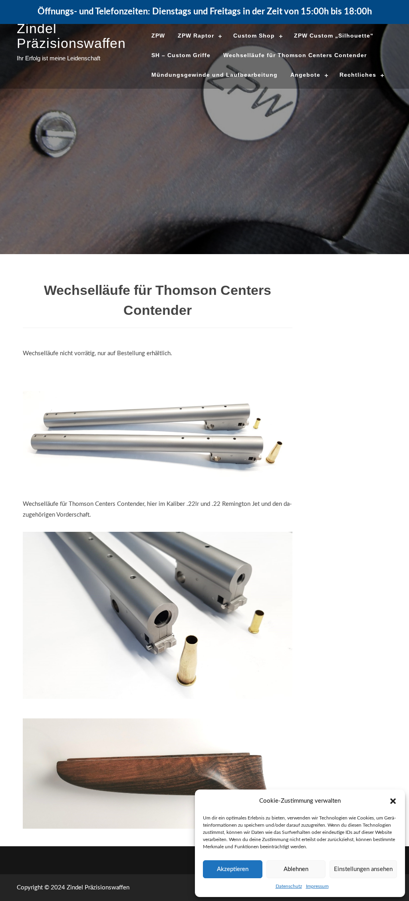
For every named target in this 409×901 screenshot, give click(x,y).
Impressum (317, 886)
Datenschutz (289, 886)
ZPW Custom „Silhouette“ (333, 35)
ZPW (158, 35)
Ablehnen (296, 869)
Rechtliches (358, 75)
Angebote (305, 75)
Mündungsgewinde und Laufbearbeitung (214, 75)
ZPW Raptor (196, 35)
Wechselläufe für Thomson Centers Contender (295, 55)
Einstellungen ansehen (363, 869)
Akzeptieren (232, 869)
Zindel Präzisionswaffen (71, 36)
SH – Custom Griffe (180, 55)
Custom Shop (254, 35)
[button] (393, 801)
